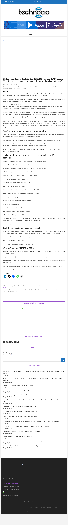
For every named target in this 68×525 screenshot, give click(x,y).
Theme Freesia (18, 511)
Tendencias (6, 76)
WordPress (24, 511)
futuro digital (53, 86)
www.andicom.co (21, 269)
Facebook (49, 507)
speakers (58, 86)
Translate (15, 354)
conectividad (34, 86)
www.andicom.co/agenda (27, 224)
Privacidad (10, 483)
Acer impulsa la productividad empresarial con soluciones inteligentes (22, 446)
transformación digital (11, 88)
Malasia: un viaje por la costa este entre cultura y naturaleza (19, 406)
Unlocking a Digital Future (22, 88)
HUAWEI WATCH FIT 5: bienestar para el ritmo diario (17, 436)
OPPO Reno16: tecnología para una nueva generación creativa (20, 416)
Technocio (6, 84)
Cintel (29, 86)
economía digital (45, 86)
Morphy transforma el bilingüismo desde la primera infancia (19, 385)
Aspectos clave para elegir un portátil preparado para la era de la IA (21, 431)
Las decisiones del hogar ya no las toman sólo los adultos (18, 395)
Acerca (5, 483)
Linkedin (30, 507)
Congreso (39, 86)
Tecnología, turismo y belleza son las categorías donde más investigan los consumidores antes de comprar (31, 421)
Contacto (15, 483)
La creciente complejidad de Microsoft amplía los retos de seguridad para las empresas (26, 426)
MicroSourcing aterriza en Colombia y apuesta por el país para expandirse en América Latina (28, 390)
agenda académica (9, 86)
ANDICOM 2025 (23, 86)
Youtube (55, 507)
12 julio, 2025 (14, 84)
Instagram (43, 507)
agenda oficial (16, 86)
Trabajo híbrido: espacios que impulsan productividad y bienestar (20, 411)
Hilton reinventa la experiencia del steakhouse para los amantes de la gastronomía (25, 441)
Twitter (36, 507)
